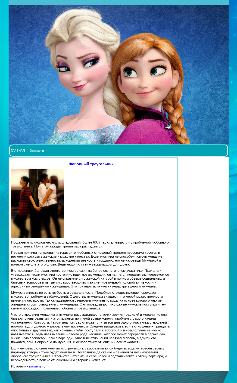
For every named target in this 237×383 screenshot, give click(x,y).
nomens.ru (37, 366)
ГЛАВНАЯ (18, 150)
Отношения (37, 150)
